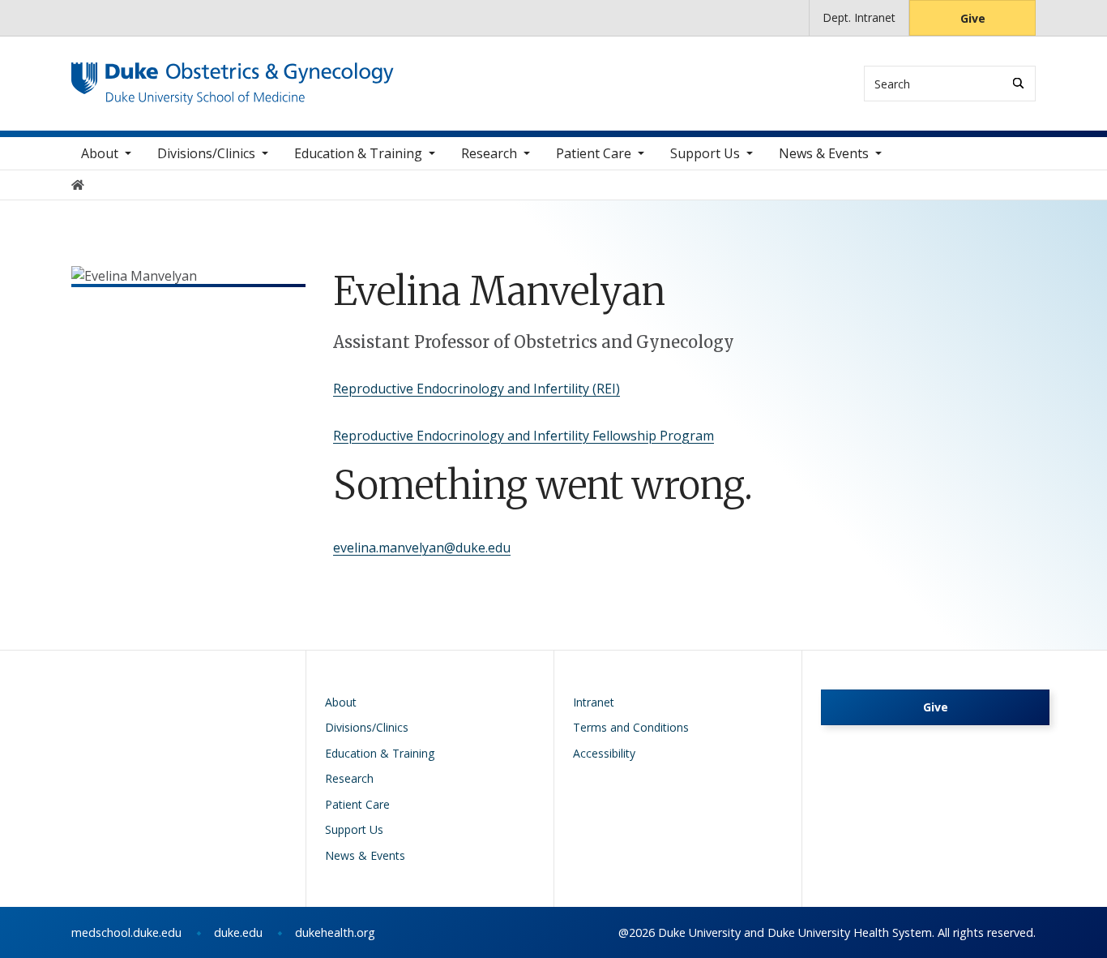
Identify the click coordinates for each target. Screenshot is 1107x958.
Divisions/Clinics (206, 153)
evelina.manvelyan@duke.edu (422, 547)
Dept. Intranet (859, 17)
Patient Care (593, 153)
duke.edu (238, 932)
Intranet (593, 702)
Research (489, 153)
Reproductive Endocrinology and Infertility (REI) (476, 388)
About (99, 153)
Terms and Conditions (631, 727)
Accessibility (604, 753)
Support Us (705, 153)
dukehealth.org (335, 932)
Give (972, 18)
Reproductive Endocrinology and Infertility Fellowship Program (523, 436)
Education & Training (358, 153)
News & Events (824, 153)
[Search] (1018, 83)
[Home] (232, 77)
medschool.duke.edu (126, 932)
